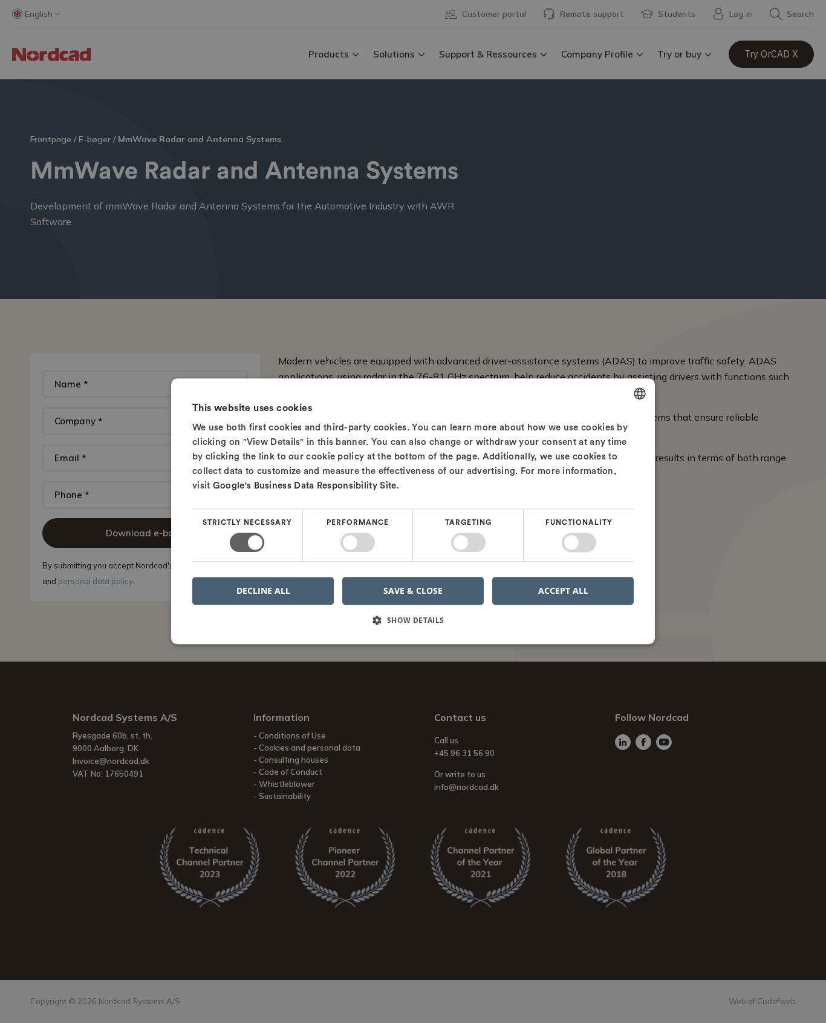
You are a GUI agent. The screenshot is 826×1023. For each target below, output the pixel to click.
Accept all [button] (563, 590)
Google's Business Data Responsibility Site (305, 485)
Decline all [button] (263, 591)
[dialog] (413, 511)
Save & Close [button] (413, 590)
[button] (413, 625)
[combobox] (640, 393)
